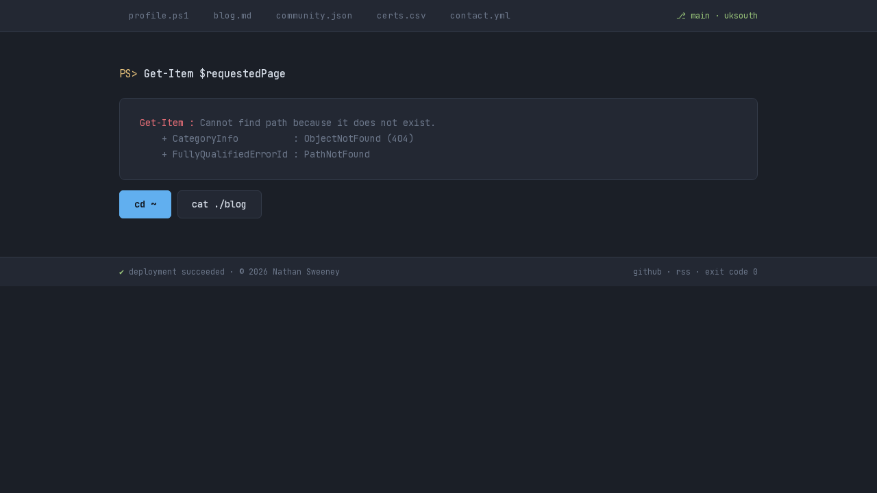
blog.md (233, 15)
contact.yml (480, 15)
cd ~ (145, 205)
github (647, 271)
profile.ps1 (159, 15)
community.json (314, 15)
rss (683, 271)
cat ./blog (219, 205)
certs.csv (401, 15)
